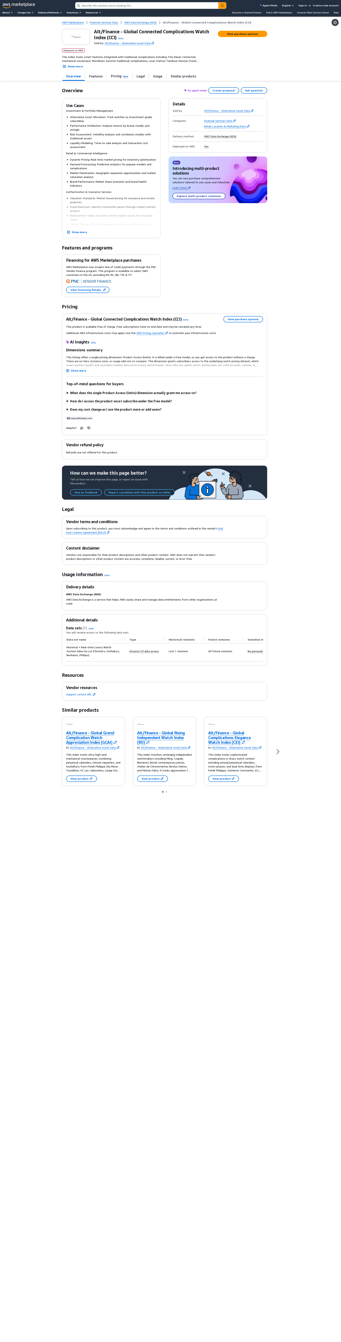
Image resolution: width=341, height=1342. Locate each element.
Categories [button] (24, 12)
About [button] (6, 12)
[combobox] (146, 5)
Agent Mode (270, 5)
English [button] (286, 5)
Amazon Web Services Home (313, 12)
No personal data (258, 651)
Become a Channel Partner (246, 12)
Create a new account (326, 5)
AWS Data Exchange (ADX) (220, 136)
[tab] (73, 76)
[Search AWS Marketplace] (222, 5)
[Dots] (163, 791)
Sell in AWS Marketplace (279, 12)
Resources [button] (92, 12)
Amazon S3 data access (144, 651)
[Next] (278, 751)
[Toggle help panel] (335, 22)
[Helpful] (82, 428)
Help (336, 12)
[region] (164, 647)
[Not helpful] (89, 428)
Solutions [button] (72, 12)
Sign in (302, 5)
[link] (207, 22)
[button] (120, 38)
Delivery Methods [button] (48, 12)
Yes (206, 146)
